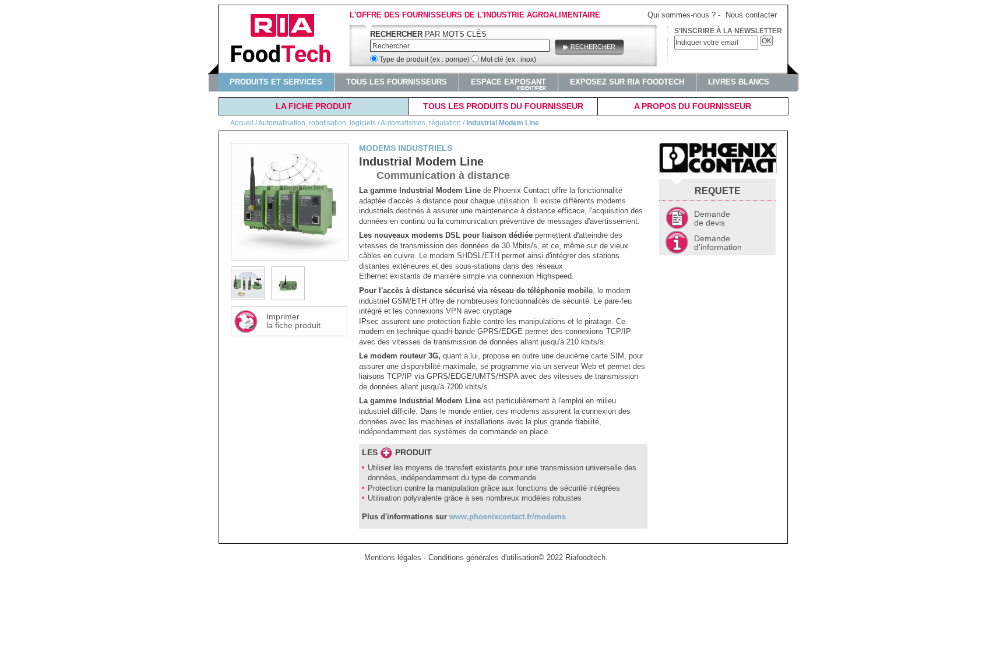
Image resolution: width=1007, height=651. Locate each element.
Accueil (241, 123)
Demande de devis (712, 218)
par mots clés (428, 34)
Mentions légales (392, 557)
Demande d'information (718, 243)
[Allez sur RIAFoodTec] (286, 39)
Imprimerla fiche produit (293, 321)
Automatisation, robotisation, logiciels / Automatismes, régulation (359, 123)
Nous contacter (751, 14)
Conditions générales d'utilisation (483, 557)
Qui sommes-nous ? (681, 14)
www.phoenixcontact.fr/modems (507, 516)
